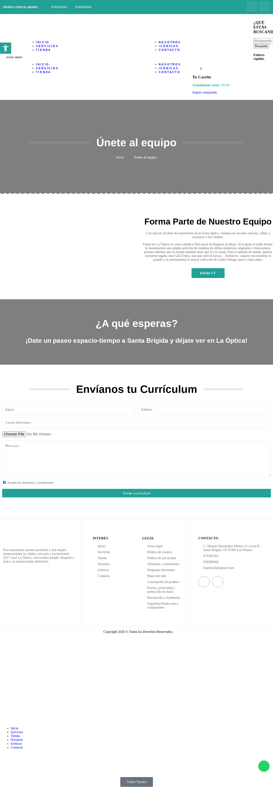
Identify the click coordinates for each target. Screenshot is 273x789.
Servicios (47, 46)
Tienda (43, 50)
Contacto (169, 50)
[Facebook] (252, 6)
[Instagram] (264, 6)
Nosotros (170, 42)
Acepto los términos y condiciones (30, 482)
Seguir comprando (204, 92)
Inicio (42, 42)
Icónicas (169, 46)
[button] (75, 57)
